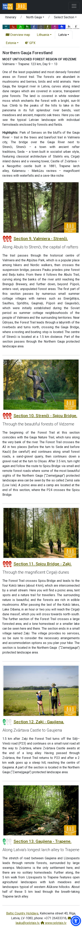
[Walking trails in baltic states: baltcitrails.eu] (9, 7)
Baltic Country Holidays (22, 913)
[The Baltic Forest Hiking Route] (21, 7)
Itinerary (10, 17)
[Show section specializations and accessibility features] (41, 26)
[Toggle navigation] (74, 6)
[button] (35, 18)
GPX (31, 43)
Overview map (19, 35)
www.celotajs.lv (55, 923)
